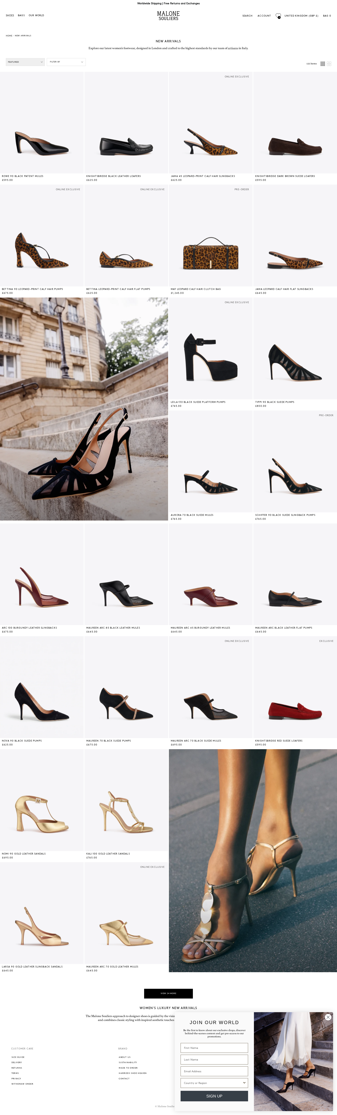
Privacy (16, 1079)
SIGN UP (214, 1096)
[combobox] (213, 1083)
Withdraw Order (23, 1084)
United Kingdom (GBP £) (302, 16)
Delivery (17, 1062)
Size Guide (18, 1057)
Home (9, 36)
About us (124, 1057)
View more (168, 993)
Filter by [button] (55, 62)
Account (264, 16)
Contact (124, 1079)
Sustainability (128, 1062)
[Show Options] (244, 1083)
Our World (36, 15)
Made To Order (128, 1068)
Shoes (10, 15)
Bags (21, 15)
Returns (17, 1068)
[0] (278, 16)
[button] (6, 123)
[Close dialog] (328, 1017)
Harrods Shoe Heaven (133, 1073)
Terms (15, 1073)
